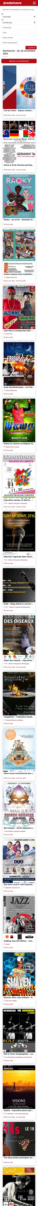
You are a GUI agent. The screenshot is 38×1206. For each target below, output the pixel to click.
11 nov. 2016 (11, 507)
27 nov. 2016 (22, 778)
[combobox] (19, 27)
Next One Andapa (11, 1001)
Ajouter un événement (19, 61)
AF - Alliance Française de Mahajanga (17, 664)
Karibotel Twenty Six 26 (12, 888)
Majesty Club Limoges (12, 447)
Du (2, 14)
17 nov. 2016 (11, 778)
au (2, 20)
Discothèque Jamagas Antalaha (15, 831)
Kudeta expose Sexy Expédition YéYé (21, 274)
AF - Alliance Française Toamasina (16, 503)
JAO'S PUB (8, 334)
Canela (7, 944)
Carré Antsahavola (11, 390)
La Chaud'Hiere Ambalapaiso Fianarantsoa (18, 1057)
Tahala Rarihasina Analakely (14, 720)
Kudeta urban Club (11, 277)
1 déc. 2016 (21, 1117)
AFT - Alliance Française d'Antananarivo (17, 607)
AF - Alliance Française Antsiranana (16, 560)
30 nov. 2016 (22, 281)
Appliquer (31, 48)
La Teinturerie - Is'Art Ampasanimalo (16, 1114)
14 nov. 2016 (11, 667)
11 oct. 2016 (11, 281)
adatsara (14, 3)
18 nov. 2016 (11, 115)
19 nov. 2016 (22, 115)
